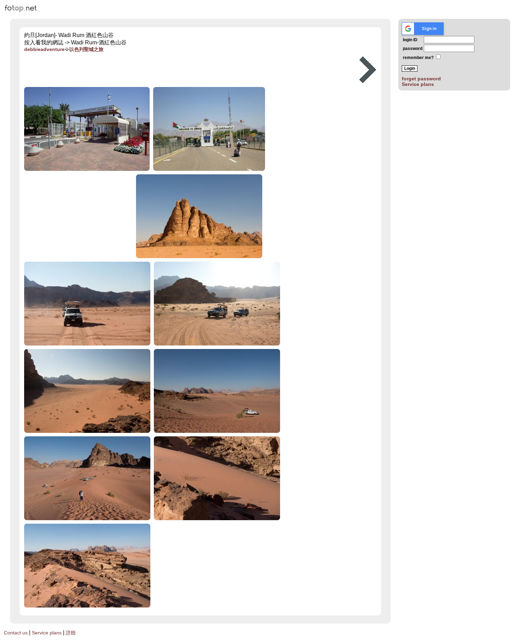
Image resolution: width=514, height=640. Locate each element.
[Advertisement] (189, 70)
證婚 (71, 632)
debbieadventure (44, 49)
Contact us (16, 632)
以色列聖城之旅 (86, 49)
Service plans (418, 84)
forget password (421, 78)
